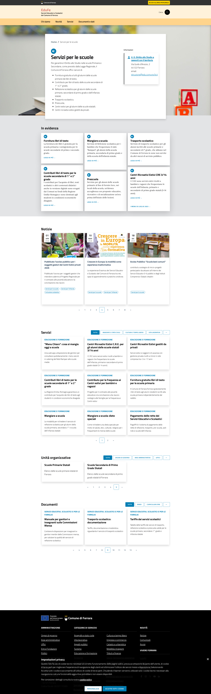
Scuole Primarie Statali (57, 465)
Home (54, 42)
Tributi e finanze (114, 653)
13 (131, 550)
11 (119, 550)
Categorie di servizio (85, 627)
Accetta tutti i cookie (114, 688)
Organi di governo (49, 635)
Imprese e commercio (116, 640)
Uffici (43, 644)
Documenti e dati (87, 21)
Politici (44, 653)
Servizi (70, 21)
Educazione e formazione (85, 653)
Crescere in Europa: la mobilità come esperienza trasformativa (104, 263)
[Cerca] (167, 12)
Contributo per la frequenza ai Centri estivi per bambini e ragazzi (104, 383)
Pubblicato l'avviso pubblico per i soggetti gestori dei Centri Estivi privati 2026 (62, 264)
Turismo (78, 649)
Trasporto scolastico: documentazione (99, 520)
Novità (58, 21)
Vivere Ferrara (148, 650)
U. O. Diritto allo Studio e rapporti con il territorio (142, 58)
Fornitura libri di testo (56, 141)
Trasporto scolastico (141, 141)
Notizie (143, 635)
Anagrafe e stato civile (84, 635)
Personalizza (93, 688)
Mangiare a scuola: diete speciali (101, 417)
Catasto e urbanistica (116, 644)
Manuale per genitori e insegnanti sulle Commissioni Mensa (60, 522)
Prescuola (92, 179)
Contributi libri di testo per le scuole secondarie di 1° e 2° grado (60, 176)
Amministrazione (50, 627)
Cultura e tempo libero (117, 635)
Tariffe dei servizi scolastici (145, 519)
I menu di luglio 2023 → (140, 206)
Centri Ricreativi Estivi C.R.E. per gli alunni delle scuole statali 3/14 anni (105, 347)
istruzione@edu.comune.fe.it (144, 74)
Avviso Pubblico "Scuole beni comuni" (148, 261)
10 (113, 550)
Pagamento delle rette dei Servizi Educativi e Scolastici (146, 417)
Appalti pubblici (81, 644)
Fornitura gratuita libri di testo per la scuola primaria (147, 381)
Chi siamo (45, 21)
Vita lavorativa (80, 640)
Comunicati (145, 640)
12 (125, 550)
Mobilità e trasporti (115, 649)
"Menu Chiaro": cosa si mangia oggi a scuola (61, 345)
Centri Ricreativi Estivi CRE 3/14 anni (148, 176)
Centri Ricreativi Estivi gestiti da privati (148, 345)
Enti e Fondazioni (49, 649)
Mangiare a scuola (97, 141)
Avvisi (142, 644)
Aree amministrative (50, 640)
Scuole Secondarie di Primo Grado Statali (102, 466)
